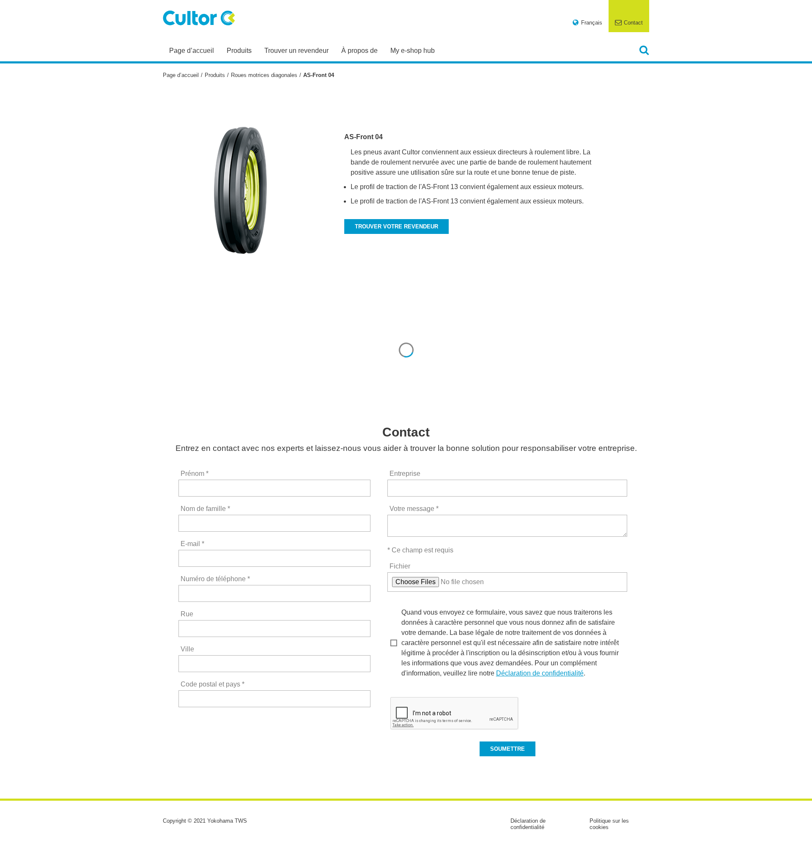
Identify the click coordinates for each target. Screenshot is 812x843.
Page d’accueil (191, 50)
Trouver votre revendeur (396, 226)
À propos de (359, 50)
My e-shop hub (412, 50)
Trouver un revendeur (296, 50)
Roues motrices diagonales (264, 75)
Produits (239, 50)
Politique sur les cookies (609, 824)
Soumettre (507, 749)
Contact (633, 22)
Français (591, 22)
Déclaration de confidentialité (540, 673)
